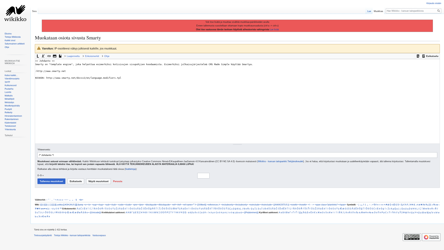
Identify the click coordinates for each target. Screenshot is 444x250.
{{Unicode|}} (95, 212)
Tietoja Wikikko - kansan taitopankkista (72, 235)
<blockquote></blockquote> (158, 204)
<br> (81, 200)
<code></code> (124, 204)
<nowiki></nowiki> (298, 204)
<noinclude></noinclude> (261, 204)
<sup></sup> (98, 204)
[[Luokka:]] (59, 204)
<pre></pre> (138, 204)
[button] (418, 56)
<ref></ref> (177, 204)
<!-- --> (311, 204)
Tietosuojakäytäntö (43, 235)
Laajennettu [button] (73, 56)
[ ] (50, 204)
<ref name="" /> (189, 204)
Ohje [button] (106, 56)
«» (382, 204)
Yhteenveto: (44, 149)
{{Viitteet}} (201, 204)
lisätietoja (130, 169)
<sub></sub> (111, 204)
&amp (80, 204)
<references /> (213, 204)
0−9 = (40, 175)
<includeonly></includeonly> (234, 204)
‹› (380, 204)
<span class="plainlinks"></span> (330, 204)
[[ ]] (53, 204)
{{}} (41, 204)
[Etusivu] (15, 14)
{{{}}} (45, 204)
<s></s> (87, 204)
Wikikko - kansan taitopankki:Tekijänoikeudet (280, 161)
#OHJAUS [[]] (71, 204)
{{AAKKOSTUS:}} (281, 204)
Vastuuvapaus (99, 235)
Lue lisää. (274, 29)
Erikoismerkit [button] (92, 56)
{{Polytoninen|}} (251, 212)
